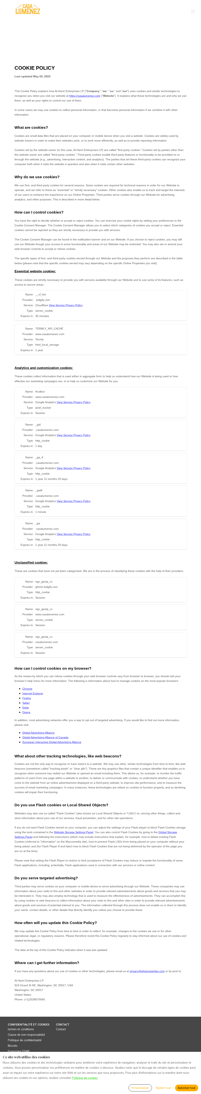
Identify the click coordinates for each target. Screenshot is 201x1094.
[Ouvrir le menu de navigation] (193, 11)
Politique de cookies (85, 1077)
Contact (61, 1029)
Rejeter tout (163, 1087)
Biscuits (12, 1045)
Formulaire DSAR (18, 1051)
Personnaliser (140, 1087)
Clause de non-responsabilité (26, 1034)
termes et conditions (21, 1029)
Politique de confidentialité (25, 1040)
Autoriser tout (187, 1087)
